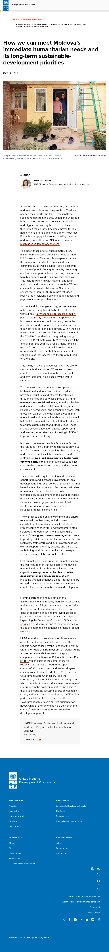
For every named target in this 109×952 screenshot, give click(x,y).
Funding (13, 821)
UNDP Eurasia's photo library (22, 863)
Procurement (62, 848)
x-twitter (63, 919)
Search (98, 5)
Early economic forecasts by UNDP (56, 314)
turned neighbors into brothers (46, 310)
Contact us (61, 853)
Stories (12, 843)
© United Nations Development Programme (29, 937)
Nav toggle (102, 5)
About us (13, 806)
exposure (98, 919)
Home (14, 19)
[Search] (98, 879)
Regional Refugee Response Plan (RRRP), (49, 659)
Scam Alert (95, 907)
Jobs (58, 843)
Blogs (11, 848)
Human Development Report (69, 821)
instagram (75, 919)
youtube (87, 919)
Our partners (15, 826)
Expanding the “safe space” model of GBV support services (49, 622)
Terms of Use (94, 912)
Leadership (14, 811)
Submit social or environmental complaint (81, 901)
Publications (14, 858)
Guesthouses (37, 221)
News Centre (15, 853)
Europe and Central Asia (23, 4)
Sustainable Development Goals (71, 806)
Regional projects (64, 816)
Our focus (60, 811)
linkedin (81, 919)
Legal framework (16, 816)
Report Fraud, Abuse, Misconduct (84, 896)
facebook (69, 919)
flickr (92, 919)
